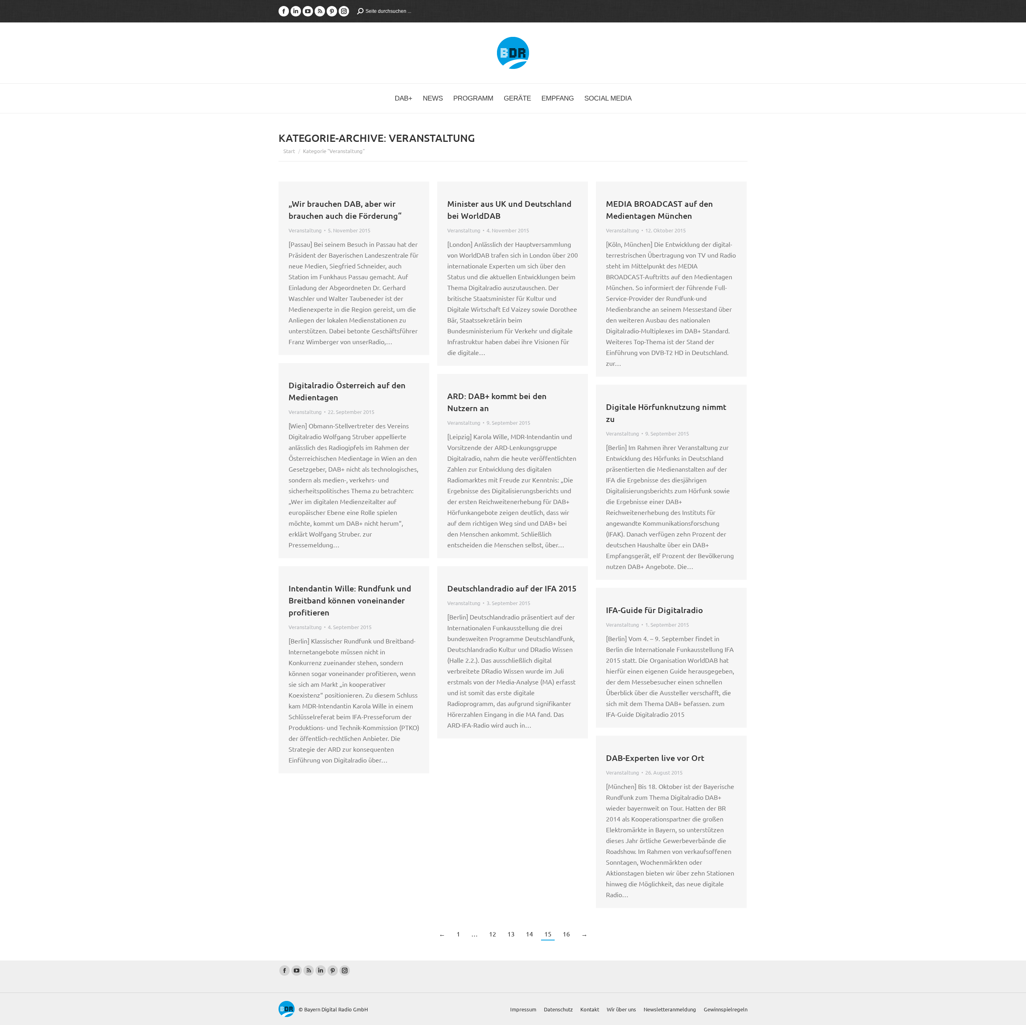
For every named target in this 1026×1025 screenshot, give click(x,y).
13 (511, 934)
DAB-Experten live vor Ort (655, 758)
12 (492, 934)
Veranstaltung (305, 230)
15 (547, 934)
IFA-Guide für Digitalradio (654, 610)
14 (529, 934)
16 (566, 934)
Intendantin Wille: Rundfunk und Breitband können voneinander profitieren (350, 600)
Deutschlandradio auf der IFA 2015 (511, 588)
